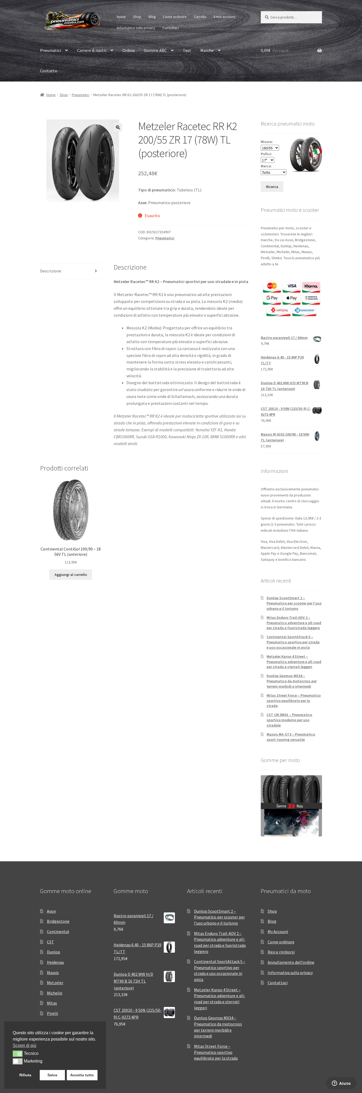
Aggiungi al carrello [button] (71, 574)
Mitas (52, 1003)
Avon (51, 911)
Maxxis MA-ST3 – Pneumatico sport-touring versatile (291, 737)
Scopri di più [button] (24, 1045)
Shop (137, 16)
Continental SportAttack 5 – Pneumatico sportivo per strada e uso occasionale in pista (293, 642)
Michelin (54, 993)
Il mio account (224, 16)
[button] (118, 127)
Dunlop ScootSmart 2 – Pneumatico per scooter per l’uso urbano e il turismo (294, 603)
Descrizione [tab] (50, 271)
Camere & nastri (91, 50)
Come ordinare (175, 16)
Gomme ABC (155, 50)
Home (51, 94)
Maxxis (53, 972)
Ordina (128, 50)
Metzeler (55, 982)
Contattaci (170, 27)
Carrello (200, 16)
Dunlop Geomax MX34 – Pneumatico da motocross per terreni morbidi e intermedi (292, 681)
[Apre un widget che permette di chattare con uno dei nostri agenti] (341, 1083)
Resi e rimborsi (281, 952)
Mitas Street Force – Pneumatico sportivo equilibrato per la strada (294, 700)
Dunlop (53, 952)
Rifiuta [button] (25, 1075)
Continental (58, 931)
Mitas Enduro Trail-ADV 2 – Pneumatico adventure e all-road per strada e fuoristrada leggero (294, 622)
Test (187, 50)
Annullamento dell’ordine (291, 962)
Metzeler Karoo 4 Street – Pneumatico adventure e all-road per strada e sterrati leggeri (294, 661)
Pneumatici (50, 50)
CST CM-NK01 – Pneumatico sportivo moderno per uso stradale (289, 720)
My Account (278, 931)
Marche (207, 50)
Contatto (48, 70)
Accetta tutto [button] (82, 1075)
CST (50, 941)
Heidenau (55, 962)
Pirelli (52, 1013)
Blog (152, 16)
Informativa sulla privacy (136, 27)
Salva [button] (52, 1075)
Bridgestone (58, 921)
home (121, 16)
